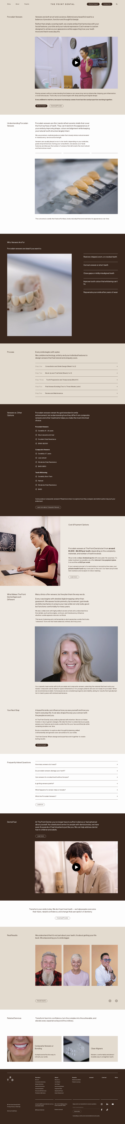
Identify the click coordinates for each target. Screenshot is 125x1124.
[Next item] (116, 1000)
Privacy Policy (11, 1106)
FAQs (116, 1077)
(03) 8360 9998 (39, 1105)
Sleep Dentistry (39, 1084)
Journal (91, 1077)
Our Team (57, 1084)
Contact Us (106, 4)
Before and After (76, 1079)
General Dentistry (40, 1086)
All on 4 (37, 1079)
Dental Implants (39, 1088)
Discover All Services (40, 1090)
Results (26, 4)
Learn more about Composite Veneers (48, 507)
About (17, 4)
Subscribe (77, 1111)
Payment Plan (58, 1088)
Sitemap (18, 1106)
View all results (41, 1000)
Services (37, 1077)
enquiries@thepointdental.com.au (44, 1104)
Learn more (73, 577)
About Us (57, 1079)
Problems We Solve (40, 1093)
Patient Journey (76, 1081)
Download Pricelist (56, 106)
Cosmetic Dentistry (40, 1081)
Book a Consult (93, 4)
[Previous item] (110, 1000)
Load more (40, 804)
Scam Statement (59, 1093)
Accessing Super (59, 1086)
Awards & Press (59, 1090)
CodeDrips (14, 1110)
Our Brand (57, 1081)
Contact (104, 1077)
